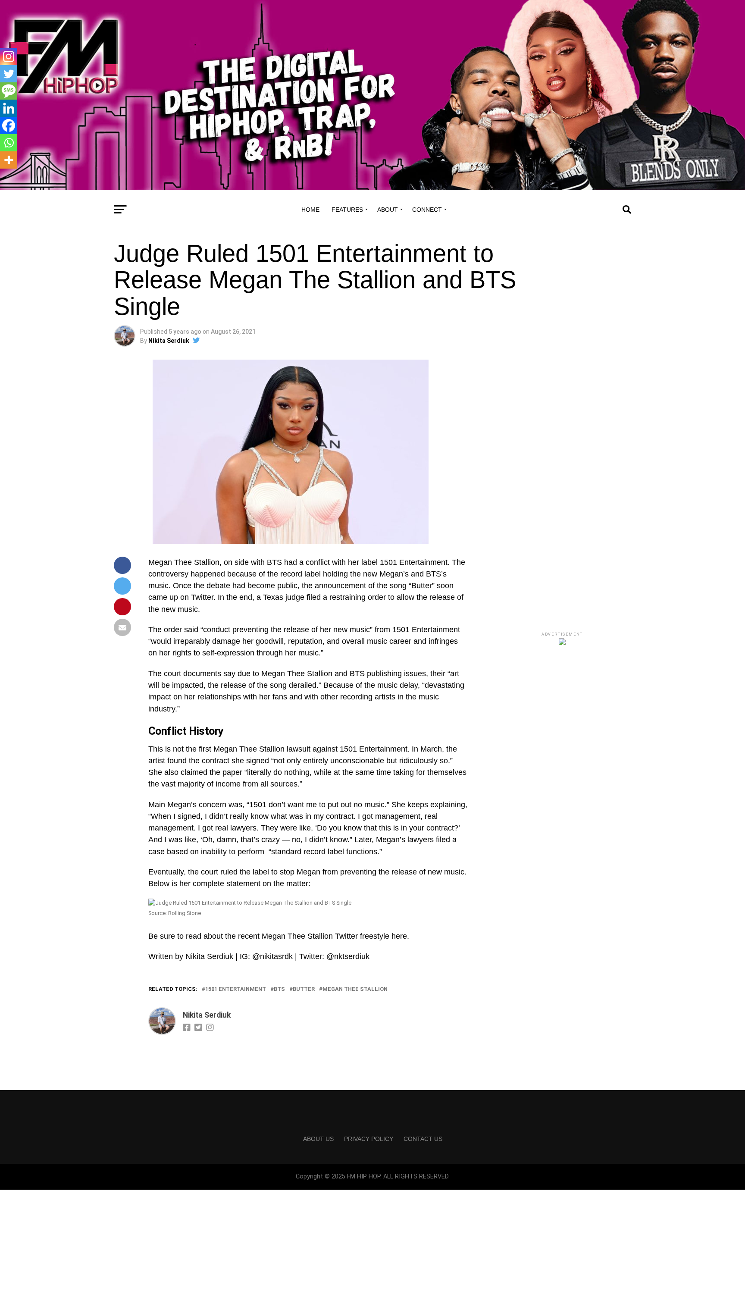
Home (310, 209)
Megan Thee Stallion (355, 989)
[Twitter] (8, 73)
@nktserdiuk (347, 956)
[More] (8, 160)
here (399, 936)
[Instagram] (8, 56)
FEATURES (347, 209)
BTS (279, 989)
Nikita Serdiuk (168, 340)
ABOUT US (318, 1138)
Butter (304, 989)
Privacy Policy (368, 1138)
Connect (427, 209)
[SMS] (8, 91)
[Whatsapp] (8, 142)
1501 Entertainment (235, 989)
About (387, 209)
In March (427, 749)
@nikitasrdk (272, 956)
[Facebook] (8, 125)
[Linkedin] (8, 108)
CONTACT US (423, 1138)
